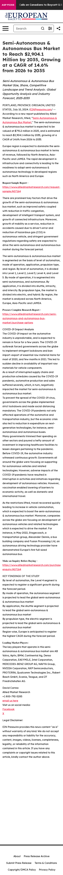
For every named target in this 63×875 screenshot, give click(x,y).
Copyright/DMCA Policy (22, 869)
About (17, 856)
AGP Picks (8, 5)
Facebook (8, 709)
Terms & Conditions (46, 862)
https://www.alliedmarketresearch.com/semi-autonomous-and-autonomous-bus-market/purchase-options (29, 318)
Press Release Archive (37, 856)
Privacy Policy (47, 869)
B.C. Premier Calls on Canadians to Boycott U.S (32, 4)
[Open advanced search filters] (50, 28)
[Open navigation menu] (5, 28)
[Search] (42, 28)
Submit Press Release (18, 862)
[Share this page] (58, 28)
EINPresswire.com (40, 109)
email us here (10, 700)
